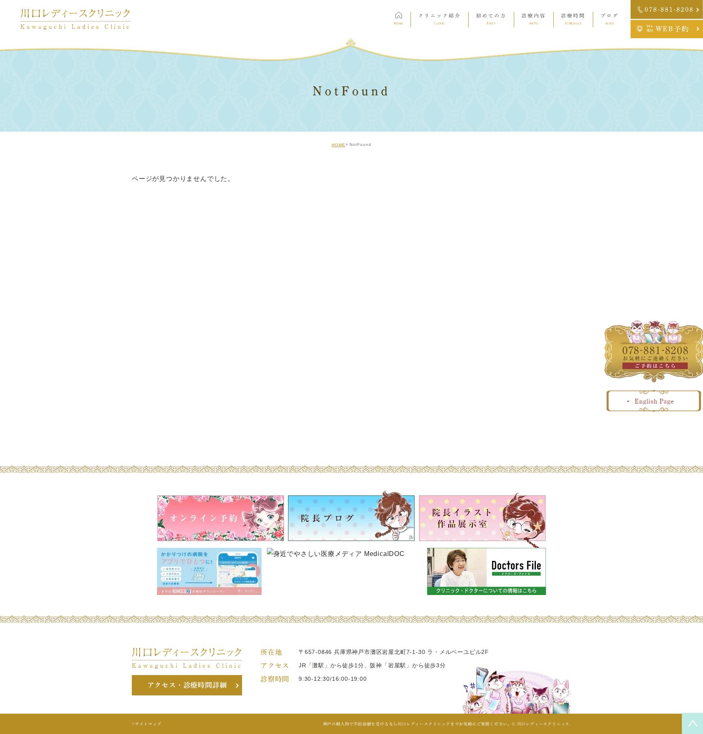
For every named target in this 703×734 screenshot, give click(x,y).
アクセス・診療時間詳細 (187, 685)
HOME (338, 145)
